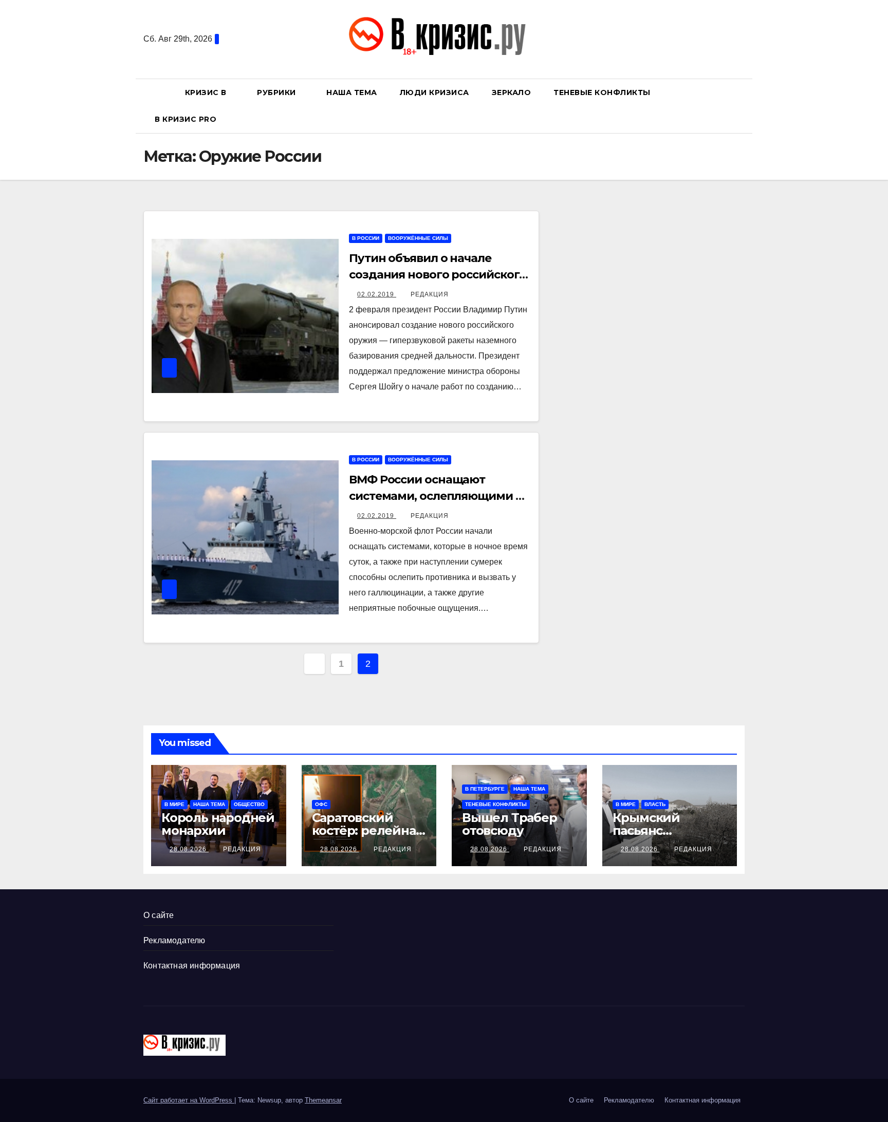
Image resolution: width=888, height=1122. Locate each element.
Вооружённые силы (418, 238)
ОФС (321, 804)
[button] (741, 105)
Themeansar (323, 1100)
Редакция (430, 294)
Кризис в (207, 92)
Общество (249, 804)
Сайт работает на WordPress (188, 1100)
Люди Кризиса (434, 92)
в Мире (174, 804)
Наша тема (351, 92)
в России (365, 238)
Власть (654, 804)
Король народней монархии (217, 824)
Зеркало (511, 92)
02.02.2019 (376, 294)
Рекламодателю (174, 940)
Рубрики (277, 92)
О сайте (158, 915)
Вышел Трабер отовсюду (509, 824)
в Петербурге (485, 789)
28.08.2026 (189, 849)
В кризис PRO (187, 119)
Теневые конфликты (602, 92)
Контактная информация (191, 965)
